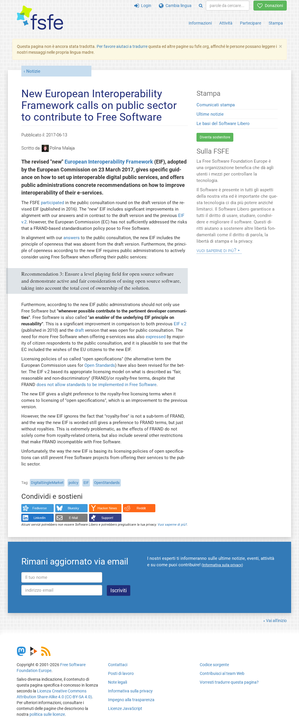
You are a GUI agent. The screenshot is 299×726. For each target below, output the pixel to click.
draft (79, 330)
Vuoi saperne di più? (172, 525)
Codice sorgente (214, 664)
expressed (156, 336)
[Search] (200, 5)
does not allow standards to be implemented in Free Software (96, 384)
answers (71, 237)
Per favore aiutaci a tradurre (122, 46)
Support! (107, 518)
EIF (86, 482)
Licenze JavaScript (125, 708)
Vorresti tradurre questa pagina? (229, 682)
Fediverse (39, 508)
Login (145, 5)
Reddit (141, 508)
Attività (225, 23)
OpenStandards (107, 482)
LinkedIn (40, 518)
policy (73, 482)
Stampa (276, 23)
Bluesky (73, 508)
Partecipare (250, 23)
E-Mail (73, 518)
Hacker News (107, 508)
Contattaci (117, 664)
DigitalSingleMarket (47, 482)
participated (52, 202)
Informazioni (200, 23)
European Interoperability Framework (109, 162)
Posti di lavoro (121, 673)
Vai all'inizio (276, 620)
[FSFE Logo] (40, 18)
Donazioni (273, 5)
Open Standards (99, 365)
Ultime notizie (210, 114)
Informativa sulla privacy (130, 691)
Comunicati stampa (216, 104)
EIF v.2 (180, 323)
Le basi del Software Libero (223, 123)
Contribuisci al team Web (222, 673)
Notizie (33, 71)
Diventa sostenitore (215, 137)
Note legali (117, 682)
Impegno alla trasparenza (131, 699)
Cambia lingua (178, 5)
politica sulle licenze (47, 714)
